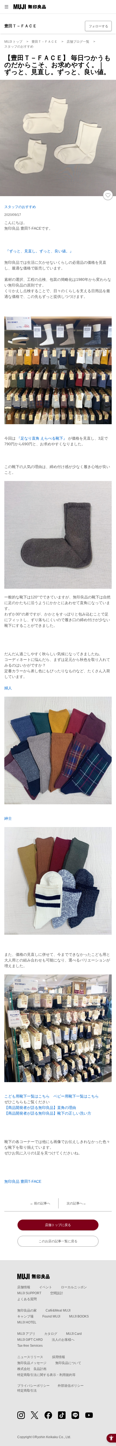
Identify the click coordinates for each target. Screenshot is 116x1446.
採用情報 (58, 1357)
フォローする (98, 26)
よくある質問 (27, 1299)
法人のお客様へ (63, 1340)
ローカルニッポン (74, 1287)
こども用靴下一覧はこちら (27, 1096)
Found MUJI (51, 1316)
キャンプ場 (25, 1316)
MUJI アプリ (26, 1334)
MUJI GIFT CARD (30, 1340)
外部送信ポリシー (71, 1386)
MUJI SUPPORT (29, 1293)
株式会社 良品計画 (31, 1369)
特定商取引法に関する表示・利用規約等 (46, 1375)
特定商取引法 (27, 1390)
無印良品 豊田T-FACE (22, 1181)
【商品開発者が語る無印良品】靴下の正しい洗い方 (47, 1113)
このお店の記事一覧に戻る (58, 1241)
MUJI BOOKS (79, 1316)
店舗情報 (23, 1287)
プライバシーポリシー (33, 1386)
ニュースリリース (30, 1357)
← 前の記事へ (40, 1203)
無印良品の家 (27, 1310)
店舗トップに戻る (58, 1225)
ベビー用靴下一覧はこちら (76, 1096)
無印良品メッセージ (31, 1363)
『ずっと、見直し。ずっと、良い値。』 (38, 251)
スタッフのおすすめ (20, 207)
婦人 (8, 688)
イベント (45, 1287)
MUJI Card (74, 1334)
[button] (6, 6)
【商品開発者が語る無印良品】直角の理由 (40, 1107)
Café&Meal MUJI (58, 1310)
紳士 (8, 818)
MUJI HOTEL (26, 1322)
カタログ (50, 1334)
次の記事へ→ (76, 1203)
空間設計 (56, 1293)
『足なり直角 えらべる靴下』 (42, 438)
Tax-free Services (30, 1346)
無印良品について (68, 1363)
